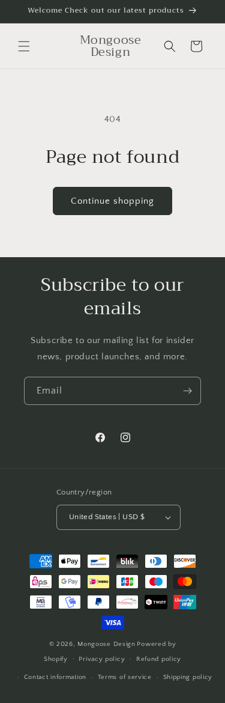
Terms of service (125, 677)
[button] (24, 46)
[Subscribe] (187, 391)
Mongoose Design (106, 644)
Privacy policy (102, 659)
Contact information (55, 677)
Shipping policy (188, 677)
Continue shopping (112, 201)
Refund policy (158, 659)
